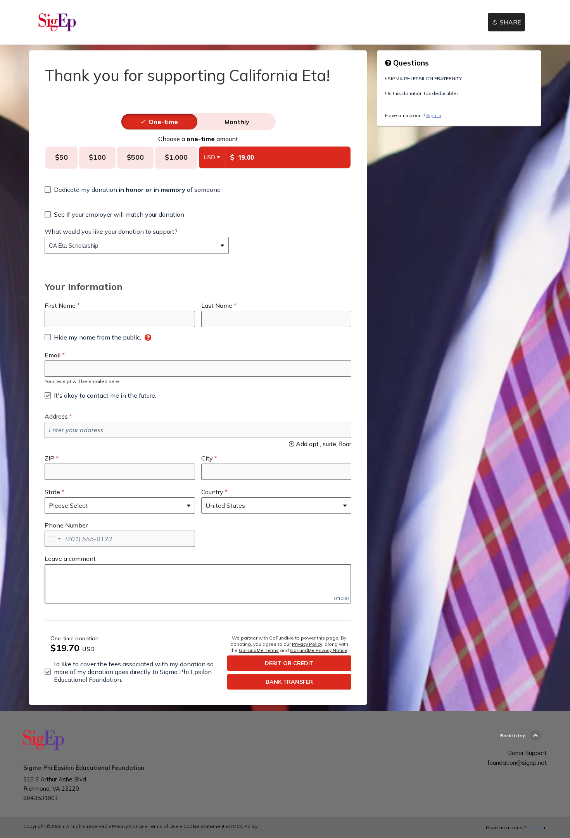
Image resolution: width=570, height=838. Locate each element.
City (207, 458)
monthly (237, 122)
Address (56, 416)
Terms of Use (164, 826)
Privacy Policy (307, 644)
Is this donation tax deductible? (423, 93)
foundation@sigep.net (517, 762)
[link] (57, 22)
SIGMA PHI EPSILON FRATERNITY (425, 78)
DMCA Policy (243, 826)
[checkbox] (133, 189)
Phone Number (66, 525)
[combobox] (131, 245)
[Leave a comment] (198, 583)
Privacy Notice (128, 826)
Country (212, 492)
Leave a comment (70, 558)
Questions (410, 62)
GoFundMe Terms (259, 650)
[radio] (163, 122)
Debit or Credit (289, 663)
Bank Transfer (289, 681)
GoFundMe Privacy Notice (318, 650)
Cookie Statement (204, 826)
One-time (163, 122)
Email (52, 355)
